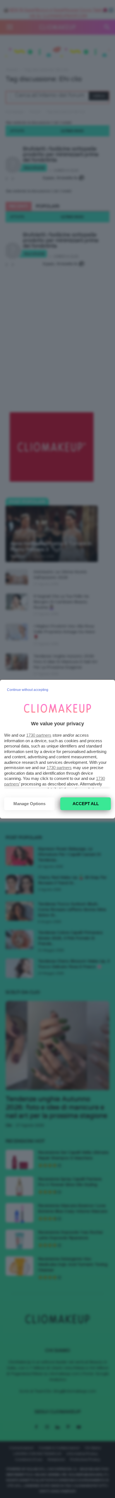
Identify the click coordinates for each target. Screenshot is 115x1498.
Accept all (86, 803)
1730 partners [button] (38, 735)
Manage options (29, 803)
